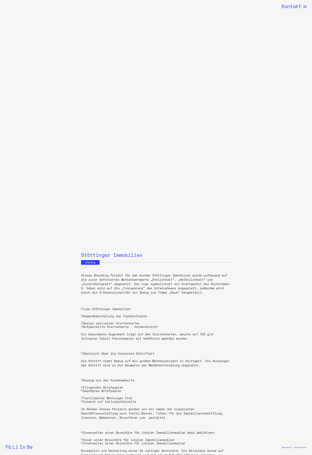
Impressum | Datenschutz (294, 447)
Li (15, 447)
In (22, 447)
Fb (8, 447)
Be (30, 447)
